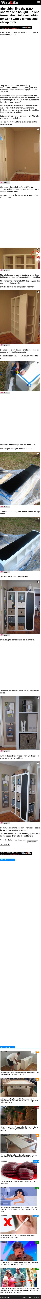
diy (6, 840)
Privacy (30, 1297)
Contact (36, 1297)
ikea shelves (22, 840)
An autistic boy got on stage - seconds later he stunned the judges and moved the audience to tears (19, 1263)
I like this (5, 182)
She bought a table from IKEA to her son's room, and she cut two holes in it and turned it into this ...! (18, 1156)
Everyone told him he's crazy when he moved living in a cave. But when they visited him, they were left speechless (19, 1128)
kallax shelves (32, 841)
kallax (10, 840)
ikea (15, 840)
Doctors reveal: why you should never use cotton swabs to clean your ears (17, 1236)
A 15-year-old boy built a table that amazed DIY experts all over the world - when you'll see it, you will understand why (19, 1100)
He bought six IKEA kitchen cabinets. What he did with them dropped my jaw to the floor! (19, 1073)
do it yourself (5, 844)
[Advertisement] (20, 61)
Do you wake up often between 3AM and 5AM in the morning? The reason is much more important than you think (19, 1209)
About (24, 1297)
